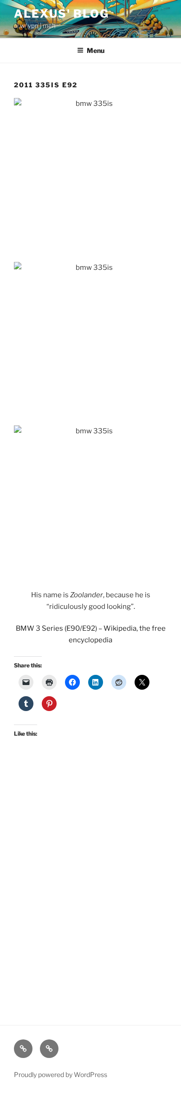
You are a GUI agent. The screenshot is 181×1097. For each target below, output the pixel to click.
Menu (95, 50)
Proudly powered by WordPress (60, 1074)
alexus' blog (61, 13)
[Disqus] (90, 884)
